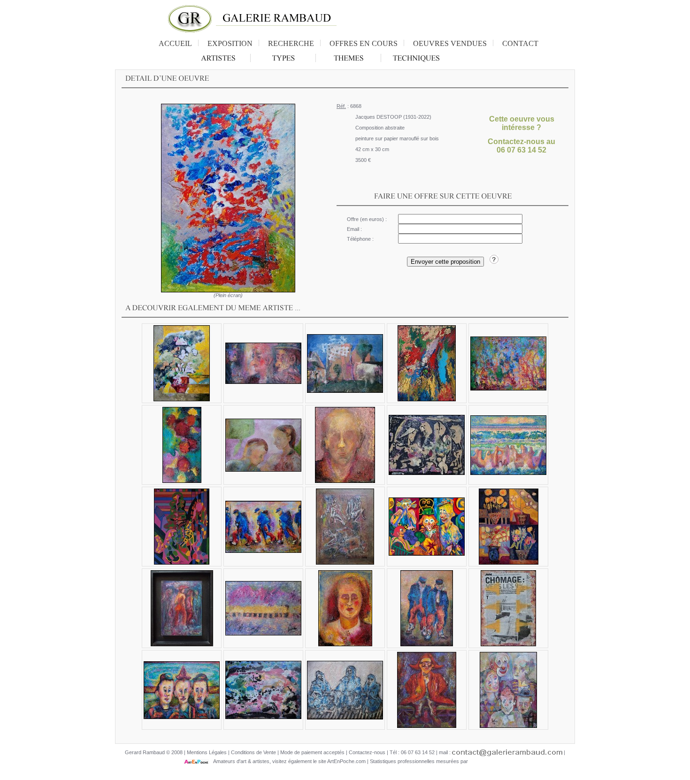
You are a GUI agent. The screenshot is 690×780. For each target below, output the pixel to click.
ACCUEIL (175, 43)
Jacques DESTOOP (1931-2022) (393, 117)
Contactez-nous (367, 752)
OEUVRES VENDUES (450, 43)
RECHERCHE (291, 43)
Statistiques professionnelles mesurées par (419, 761)
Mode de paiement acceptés (312, 752)
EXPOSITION (230, 43)
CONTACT (520, 43)
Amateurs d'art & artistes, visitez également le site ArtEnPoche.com (287, 761)
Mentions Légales (207, 752)
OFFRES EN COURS (364, 43)
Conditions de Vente (253, 752)
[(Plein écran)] (228, 198)
